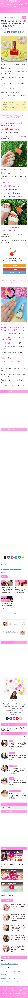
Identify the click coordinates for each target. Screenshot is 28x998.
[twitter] (5, 32)
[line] (19, 32)
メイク (21, 8)
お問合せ (20, 990)
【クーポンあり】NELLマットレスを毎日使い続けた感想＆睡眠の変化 (17, 782)
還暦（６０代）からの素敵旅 (9, 964)
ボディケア (7, 11)
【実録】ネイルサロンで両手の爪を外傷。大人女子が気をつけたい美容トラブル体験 (17, 744)
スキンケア (7, 8)
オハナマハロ (17, 564)
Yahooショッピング (15, 272)
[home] (20, 718)
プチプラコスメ (6, 569)
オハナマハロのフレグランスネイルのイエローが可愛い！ (14, 108)
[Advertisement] (14, 410)
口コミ (15, 569)
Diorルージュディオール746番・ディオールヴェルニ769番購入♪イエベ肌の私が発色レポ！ (20, 591)
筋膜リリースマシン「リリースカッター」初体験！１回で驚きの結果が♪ (17, 795)
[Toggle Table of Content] (23, 102)
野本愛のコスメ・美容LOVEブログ (14, 993)
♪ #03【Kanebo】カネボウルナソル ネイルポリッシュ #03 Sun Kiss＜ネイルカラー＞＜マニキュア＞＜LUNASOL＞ (14, 260)
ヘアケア (21, 11)
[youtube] (17, 718)
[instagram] (14, 718)
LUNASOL (5, 564)
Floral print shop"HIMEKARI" (9, 982)
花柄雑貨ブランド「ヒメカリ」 (10, 978)
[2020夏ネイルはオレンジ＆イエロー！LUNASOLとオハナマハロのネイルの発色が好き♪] (15, 32)
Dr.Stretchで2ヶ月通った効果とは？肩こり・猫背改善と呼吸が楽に (17, 757)
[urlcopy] (23, 32)
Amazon (14, 265)
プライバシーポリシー (13, 988)
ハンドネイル (9, 566)
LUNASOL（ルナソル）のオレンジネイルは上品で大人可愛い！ (14, 105)
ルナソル (11, 569)
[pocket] (12, 32)
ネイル (3, 562)
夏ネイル (19, 569)
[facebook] (8, 32)
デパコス (4, 566)
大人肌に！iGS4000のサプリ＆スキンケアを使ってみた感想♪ (18, 906)
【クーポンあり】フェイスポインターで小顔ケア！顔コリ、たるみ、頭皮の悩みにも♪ (17, 770)
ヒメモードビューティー (12, 990)
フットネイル (16, 566)
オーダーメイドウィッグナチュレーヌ (12, 971)
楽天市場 (14, 269)
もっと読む (15, 613)
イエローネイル (11, 564)
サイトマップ (4, 988)
